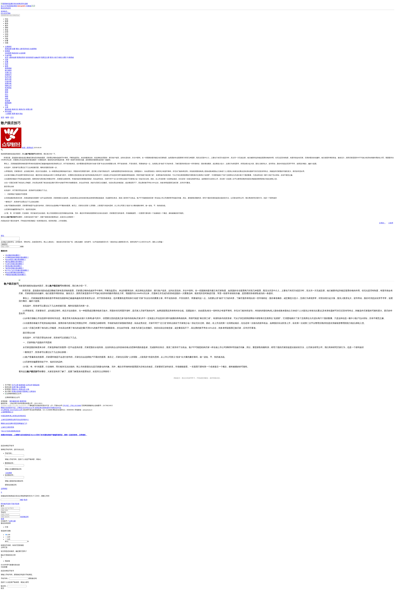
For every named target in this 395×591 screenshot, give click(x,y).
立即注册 (12, 521)
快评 (6, 64)
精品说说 (15, 53)
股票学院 (23, 401)
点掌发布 (32, 391)
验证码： (4, 586)
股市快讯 (26, 49)
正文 (12, 117)
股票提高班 (21, 57)
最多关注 (15, 109)
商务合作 (22, 389)
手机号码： (5, 578)
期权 (6, 96)
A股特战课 (12, 57)
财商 (6, 66)
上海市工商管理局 (7, 427)
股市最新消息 (14, 401)
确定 (22, 500)
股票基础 (8, 68)
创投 (6, 98)
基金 (21, 113)
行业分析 (8, 81)
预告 (17, 49)
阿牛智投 (8, 111)
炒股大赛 (29, 109)
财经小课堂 (62, 57)
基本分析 (8, 79)
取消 (25, 500)
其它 (6, 105)
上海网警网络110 (7, 412)
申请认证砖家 (17, 391)
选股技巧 (8, 75)
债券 (6, 90)
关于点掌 (15, 385)
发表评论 (4, 244)
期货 (6, 92)
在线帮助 (33, 49)
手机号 (3, 512)
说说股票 (8, 53)
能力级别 (8, 70)
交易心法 (8, 72)
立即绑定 (4, 488)
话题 (6, 59)
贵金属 (7, 101)
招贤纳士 (25, 391)
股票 (13, 113)
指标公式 (8, 85)
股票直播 (8, 49)
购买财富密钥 (12, 6)
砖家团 (7, 51)
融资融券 (8, 103)
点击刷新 (8, 473)
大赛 (6, 107)
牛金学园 (8, 55)
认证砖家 (22, 53)
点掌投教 (22, 387)
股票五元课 (45, 57)
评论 (2, 236)
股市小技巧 (54, 57)
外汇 (6, 94)
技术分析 (8, 77)
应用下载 (15, 387)
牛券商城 (70, 57)
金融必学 (37, 57)
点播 (21, 49)
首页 (6, 57)
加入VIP (4, 6)
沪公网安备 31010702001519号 (12, 410)
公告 (27, 389)
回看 (13, 49)
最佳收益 (8, 109)
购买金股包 (21, 6)
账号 (2, 506)
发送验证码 (24, 517)
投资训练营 (30, 57)
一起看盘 (8, 113)
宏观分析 (8, 83)
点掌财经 (8, 46)
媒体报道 (22, 385)
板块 (17, 113)
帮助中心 (15, 389)
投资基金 (8, 88)
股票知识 (27, 147)
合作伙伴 (29, 385)
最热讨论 (22, 109)
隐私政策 (36, 385)
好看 (6, 62)
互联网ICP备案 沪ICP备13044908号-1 (14, 405)
